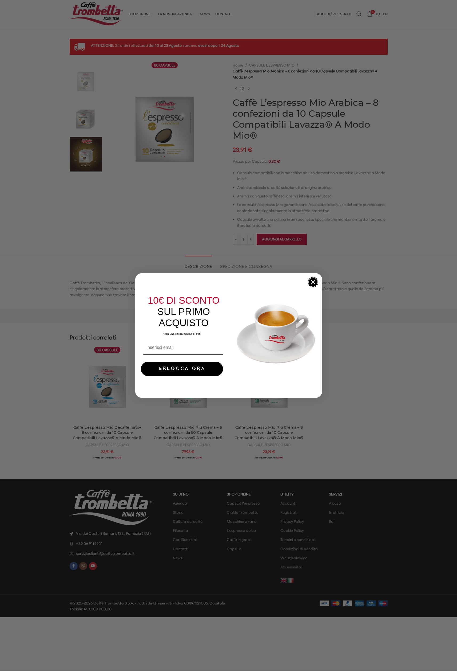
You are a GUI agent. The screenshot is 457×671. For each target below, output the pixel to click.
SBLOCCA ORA (181, 368)
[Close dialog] (313, 282)
